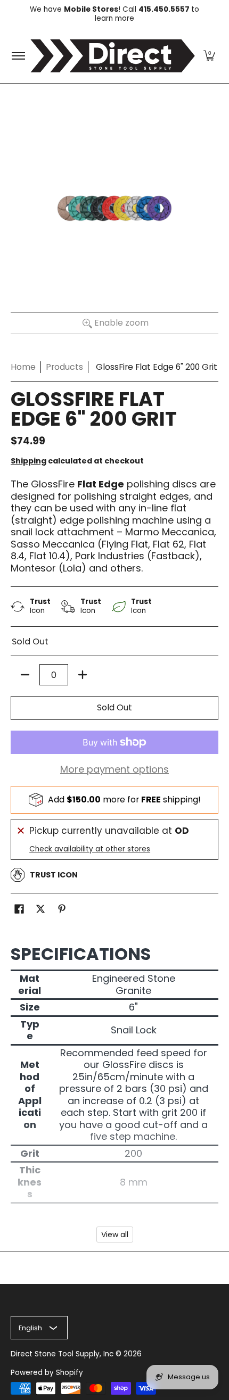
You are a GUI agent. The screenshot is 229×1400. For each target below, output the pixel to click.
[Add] (82, 674)
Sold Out (114, 707)
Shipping (28, 460)
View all (114, 1234)
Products (64, 367)
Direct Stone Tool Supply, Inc (62, 1354)
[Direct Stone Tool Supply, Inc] (112, 56)
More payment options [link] (114, 770)
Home (23, 367)
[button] (209, 56)
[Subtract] (25, 674)
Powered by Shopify (47, 1373)
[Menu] (18, 56)
